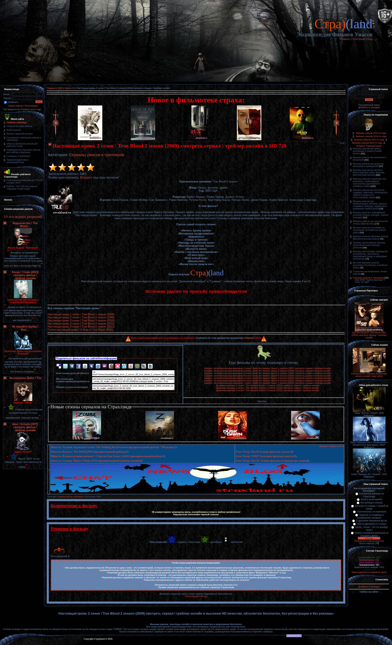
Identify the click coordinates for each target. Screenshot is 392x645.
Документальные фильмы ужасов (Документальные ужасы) (370, 237)
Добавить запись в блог (331, 446)
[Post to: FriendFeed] (98, 365)
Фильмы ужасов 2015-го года (371, 133)
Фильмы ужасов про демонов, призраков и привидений (368, 164)
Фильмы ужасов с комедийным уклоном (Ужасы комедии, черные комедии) (370, 215)
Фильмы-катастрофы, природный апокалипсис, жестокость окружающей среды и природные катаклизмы (370, 255)
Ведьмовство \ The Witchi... (25, 225)
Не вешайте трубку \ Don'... (25, 328)
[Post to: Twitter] (65, 365)
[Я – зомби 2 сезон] (86, 438)
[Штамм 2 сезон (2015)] (305, 438)
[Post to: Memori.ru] (117, 365)
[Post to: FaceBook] (78, 365)
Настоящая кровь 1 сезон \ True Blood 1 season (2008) (81, 314)
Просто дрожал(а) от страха (371, 524)
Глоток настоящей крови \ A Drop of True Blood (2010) (80, 329)
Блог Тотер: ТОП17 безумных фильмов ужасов (264, 456)
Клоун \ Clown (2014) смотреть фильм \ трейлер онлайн (25, 275)
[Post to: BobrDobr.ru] (111, 365)
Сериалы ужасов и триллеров (96, 155)
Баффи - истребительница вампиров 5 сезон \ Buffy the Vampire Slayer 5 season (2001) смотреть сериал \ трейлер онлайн (267, 378)
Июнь (68, 88)
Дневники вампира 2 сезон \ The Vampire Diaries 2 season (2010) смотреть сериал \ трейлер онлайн (267, 388)
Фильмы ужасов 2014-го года (371, 136)
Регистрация (358, 39)
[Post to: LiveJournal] (143, 365)
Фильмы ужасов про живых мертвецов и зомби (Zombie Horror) (367, 151)
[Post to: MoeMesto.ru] (124, 365)
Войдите (86, 177)
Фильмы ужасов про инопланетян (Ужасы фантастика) (370, 222)
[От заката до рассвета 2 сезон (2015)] (232, 438)
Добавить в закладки (369, 107)
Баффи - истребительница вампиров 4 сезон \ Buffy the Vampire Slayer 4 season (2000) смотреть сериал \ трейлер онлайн (267, 375)
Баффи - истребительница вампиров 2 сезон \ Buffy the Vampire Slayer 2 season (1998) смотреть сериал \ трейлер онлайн (267, 371)
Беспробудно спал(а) (372, 502)
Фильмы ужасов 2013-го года (369, 139)
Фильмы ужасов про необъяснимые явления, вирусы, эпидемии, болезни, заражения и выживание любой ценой (370, 205)
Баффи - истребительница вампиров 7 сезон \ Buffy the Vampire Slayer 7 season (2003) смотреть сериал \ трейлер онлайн (267, 383)
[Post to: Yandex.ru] (130, 365)
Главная (345, 39)
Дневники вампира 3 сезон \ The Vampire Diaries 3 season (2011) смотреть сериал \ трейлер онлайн (267, 390)
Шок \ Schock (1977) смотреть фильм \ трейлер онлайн (25, 427)
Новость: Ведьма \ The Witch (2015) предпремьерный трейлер (88, 451)
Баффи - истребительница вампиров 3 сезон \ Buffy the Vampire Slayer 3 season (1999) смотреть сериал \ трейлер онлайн (267, 373)
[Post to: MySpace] (91, 365)
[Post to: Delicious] (59, 365)
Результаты (360, 541)
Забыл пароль (15, 105)
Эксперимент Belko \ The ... (25, 379)
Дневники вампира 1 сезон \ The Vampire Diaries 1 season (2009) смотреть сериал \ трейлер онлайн (267, 385)
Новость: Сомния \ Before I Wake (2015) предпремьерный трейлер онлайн (95, 460)
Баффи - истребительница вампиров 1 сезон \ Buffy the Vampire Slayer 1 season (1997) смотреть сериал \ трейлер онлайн (267, 368)
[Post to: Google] (85, 365)
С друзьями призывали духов (371, 520)
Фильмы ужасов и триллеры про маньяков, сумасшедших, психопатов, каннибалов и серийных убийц (369, 182)
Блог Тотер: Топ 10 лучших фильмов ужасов (263, 451)
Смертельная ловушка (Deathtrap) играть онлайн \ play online (369, 374)
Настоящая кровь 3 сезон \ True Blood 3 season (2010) (81, 320)
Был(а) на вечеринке (371, 499)
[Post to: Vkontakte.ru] (150, 365)
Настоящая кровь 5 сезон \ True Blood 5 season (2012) (81, 326)
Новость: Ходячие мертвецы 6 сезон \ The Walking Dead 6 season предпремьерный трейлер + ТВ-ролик (112, 447)
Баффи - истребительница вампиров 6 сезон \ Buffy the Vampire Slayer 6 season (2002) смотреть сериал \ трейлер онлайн (267, 380)
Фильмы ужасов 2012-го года (367, 143)
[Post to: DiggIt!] (72, 365)
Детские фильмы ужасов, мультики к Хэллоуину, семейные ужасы (370, 265)
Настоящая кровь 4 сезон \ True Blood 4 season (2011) (81, 323)
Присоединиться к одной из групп (369, 572)
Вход (369, 39)
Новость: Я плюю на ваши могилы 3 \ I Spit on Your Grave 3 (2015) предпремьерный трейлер (106, 456)
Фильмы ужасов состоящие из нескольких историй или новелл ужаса (369, 230)
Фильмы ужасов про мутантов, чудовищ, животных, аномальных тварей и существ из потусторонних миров (370, 194)
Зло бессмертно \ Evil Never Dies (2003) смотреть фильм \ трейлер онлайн (369, 335)
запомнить (12, 102)
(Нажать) (249, 338)
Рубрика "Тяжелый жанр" (369, 146)
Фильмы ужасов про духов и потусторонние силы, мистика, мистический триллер (369, 172)
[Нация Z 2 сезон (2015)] (159, 438)
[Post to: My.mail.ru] (137, 365)
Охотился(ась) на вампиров (371, 511)
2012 (60, 88)
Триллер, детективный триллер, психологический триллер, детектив (369, 245)
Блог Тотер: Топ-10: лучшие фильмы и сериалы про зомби (271, 460)
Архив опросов (376, 541)
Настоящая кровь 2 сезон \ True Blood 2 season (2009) (81, 317)
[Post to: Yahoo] (104, 365)
